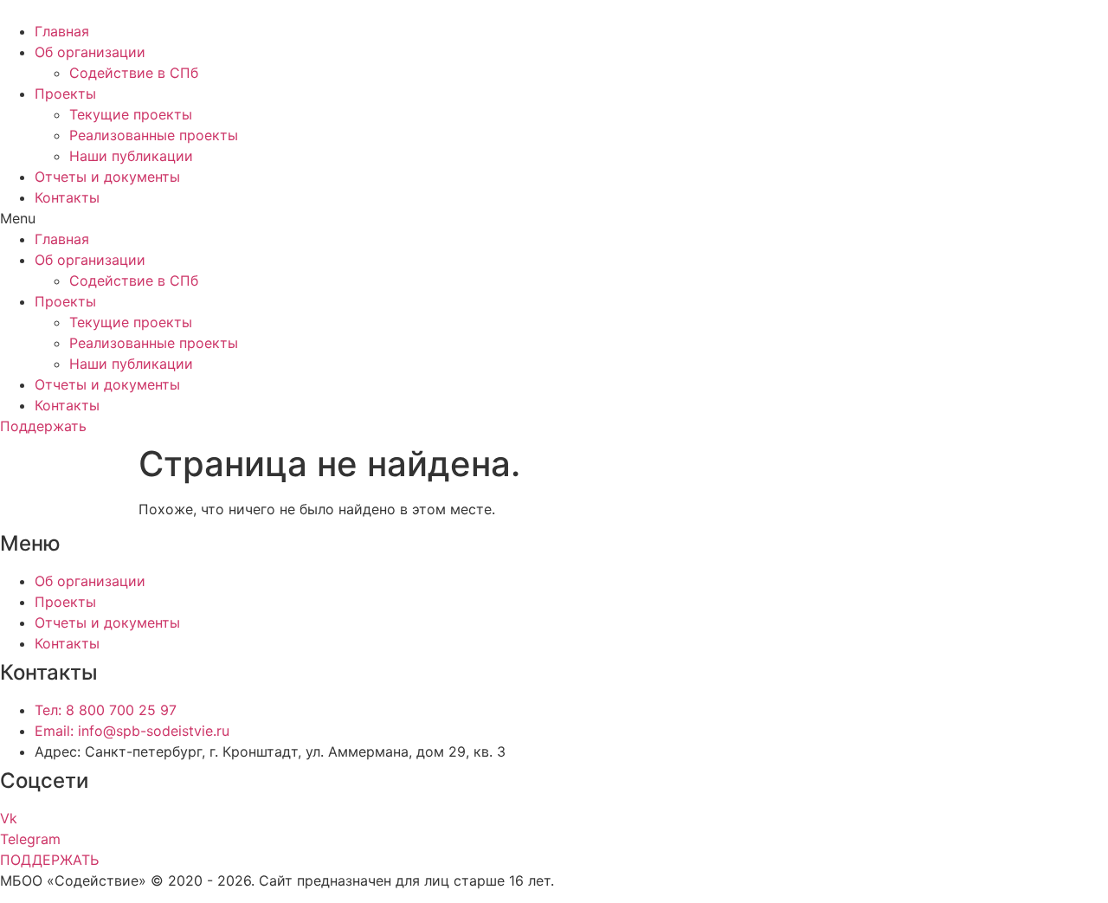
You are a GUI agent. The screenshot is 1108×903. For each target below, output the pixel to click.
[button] (554, 218)
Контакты (67, 197)
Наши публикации (131, 155)
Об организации (90, 52)
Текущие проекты (130, 114)
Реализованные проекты (153, 135)
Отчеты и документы (107, 176)
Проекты (65, 93)
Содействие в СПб (133, 72)
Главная (62, 31)
